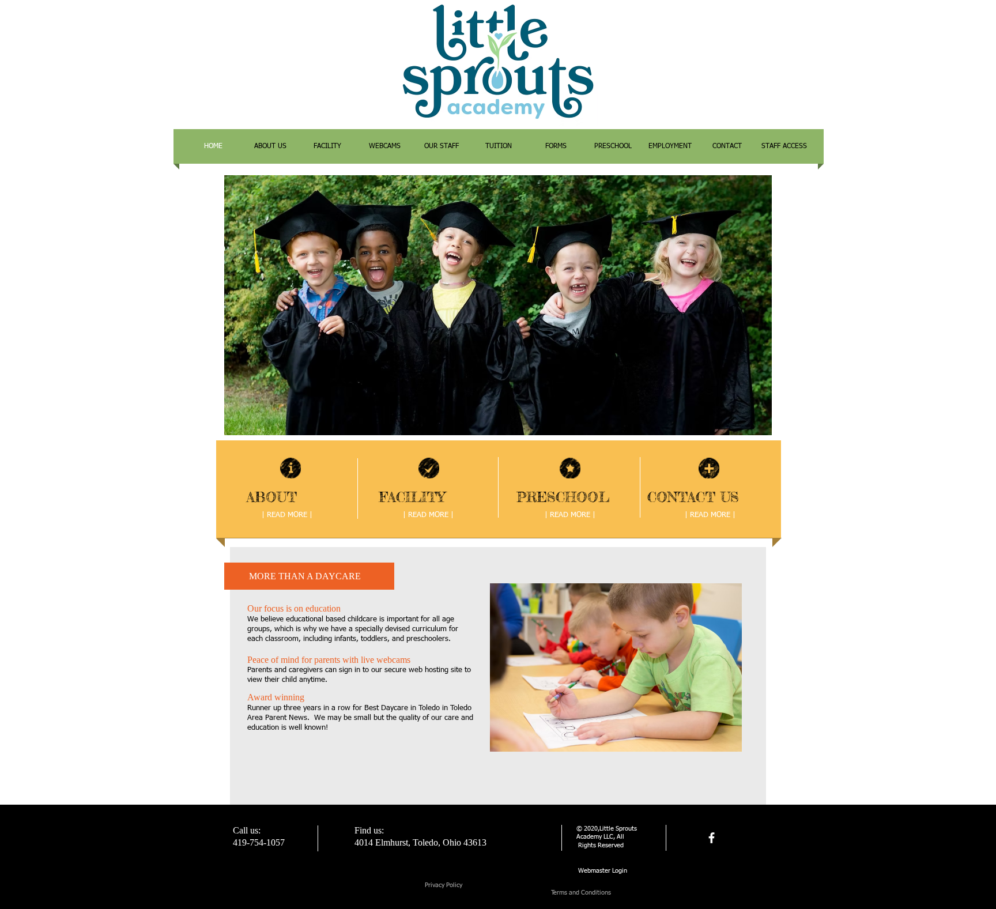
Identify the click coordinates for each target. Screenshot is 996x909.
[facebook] (711, 838)
